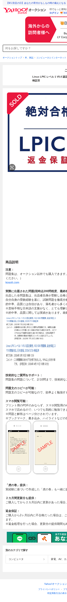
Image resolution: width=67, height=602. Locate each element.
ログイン (54, 12)
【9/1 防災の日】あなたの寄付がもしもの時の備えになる (36, 3)
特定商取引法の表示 (57, 593)
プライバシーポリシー (49, 589)
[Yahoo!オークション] (25, 9)
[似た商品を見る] (12, 167)
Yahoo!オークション (55, 583)
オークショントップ (12, 57)
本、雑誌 (29, 57)
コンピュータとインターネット (51, 57)
